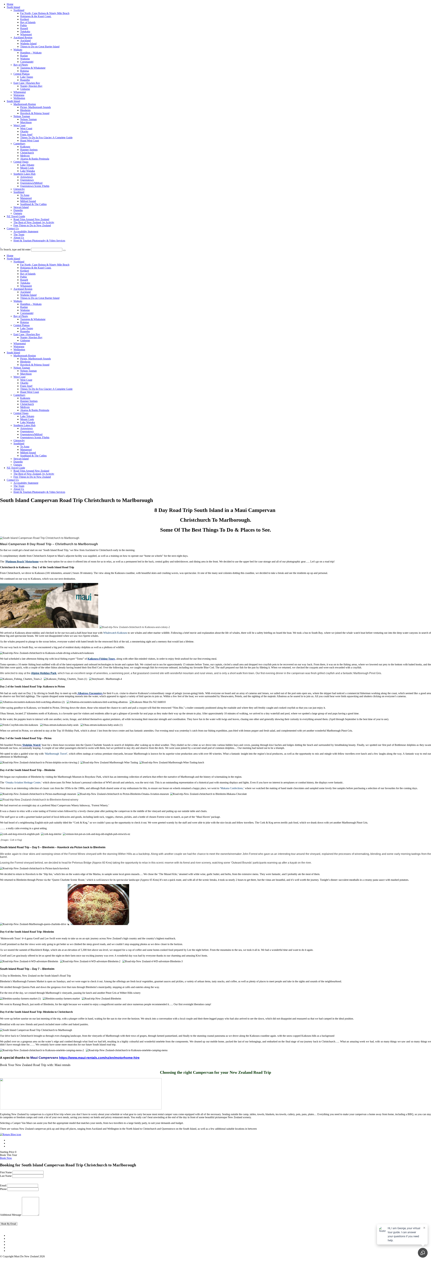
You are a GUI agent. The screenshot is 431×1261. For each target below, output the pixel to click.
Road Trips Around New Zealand (31, 219)
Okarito (24, 131)
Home (10, 4)
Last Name (6, 1175)
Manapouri (26, 198)
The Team (18, 234)
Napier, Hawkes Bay (31, 86)
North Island (13, 7)
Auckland (25, 40)
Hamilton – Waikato (31, 52)
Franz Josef (26, 134)
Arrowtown (26, 176)
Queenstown (27, 180)
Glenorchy (19, 189)
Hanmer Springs (29, 149)
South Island (13, 101)
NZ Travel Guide (16, 216)
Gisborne (25, 89)
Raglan (24, 55)
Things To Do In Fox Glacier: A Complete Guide (46, 137)
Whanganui (19, 92)
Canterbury (19, 143)
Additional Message (10, 1214)
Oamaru (17, 213)
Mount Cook (27, 167)
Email (3, 1185)
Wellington (19, 98)
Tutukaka (25, 31)
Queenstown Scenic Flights (34, 186)
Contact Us (13, 228)
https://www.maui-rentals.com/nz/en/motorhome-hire (99, 1057)
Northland (18, 10)
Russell (24, 28)
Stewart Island (21, 207)
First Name (6, 1172)
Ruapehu (25, 79)
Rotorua (24, 70)
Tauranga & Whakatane (32, 67)
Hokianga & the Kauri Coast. (35, 16)
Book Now (6, 1158)
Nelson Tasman (21, 116)
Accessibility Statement (25, 231)
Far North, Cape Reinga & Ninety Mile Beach (44, 13)
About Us (18, 237)
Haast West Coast (29, 140)
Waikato (17, 49)
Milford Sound (28, 201)
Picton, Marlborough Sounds (35, 107)
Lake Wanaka (27, 170)
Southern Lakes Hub (24, 173)
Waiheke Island (28, 43)
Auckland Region (22, 37)
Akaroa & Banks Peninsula (34, 158)
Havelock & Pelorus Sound (34, 113)
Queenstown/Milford (31, 183)
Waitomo (25, 58)
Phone (3, 1189)
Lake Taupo (26, 76)
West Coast (19, 125)
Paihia (23, 25)
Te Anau (24, 195)
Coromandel (26, 61)
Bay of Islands (28, 22)
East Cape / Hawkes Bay (26, 83)
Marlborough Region (24, 104)
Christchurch (27, 152)
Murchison (26, 122)
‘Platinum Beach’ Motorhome (22, 561)
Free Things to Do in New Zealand (32, 225)
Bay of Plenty (20, 64)
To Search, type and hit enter (15, 249)
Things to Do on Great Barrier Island (39, 46)
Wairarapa (18, 95)
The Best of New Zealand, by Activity (33, 222)
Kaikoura (25, 146)
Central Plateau (21, 73)
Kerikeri (24, 19)
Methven (25, 155)
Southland (18, 192)
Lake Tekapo (27, 164)
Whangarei (26, 34)
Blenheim (25, 110)
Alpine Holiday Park (43, 673)
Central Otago (20, 161)
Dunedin (18, 210)
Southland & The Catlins (33, 204)
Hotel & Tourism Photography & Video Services (39, 240)
